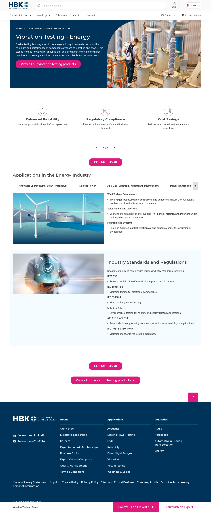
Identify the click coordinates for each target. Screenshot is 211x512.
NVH (110, 441)
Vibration (113, 459)
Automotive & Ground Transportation (168, 443)
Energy (159, 450)
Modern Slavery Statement (30, 482)
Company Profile (147, 482)
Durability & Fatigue (119, 453)
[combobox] (100, 5)
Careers (65, 441)
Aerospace (161, 434)
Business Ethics (70, 453)
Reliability (113, 447)
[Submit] (38, 5)
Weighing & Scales (118, 471)
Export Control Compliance (77, 459)
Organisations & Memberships (79, 447)
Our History (67, 428)
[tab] (43, 186)
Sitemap (106, 482)
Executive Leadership (73, 434)
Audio (158, 428)
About (64, 419)
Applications (115, 419)
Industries (161, 419)
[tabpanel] (105, 220)
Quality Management (73, 465)
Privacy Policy (89, 482)
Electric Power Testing (121, 434)
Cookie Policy (70, 482)
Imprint (54, 482)
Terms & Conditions (72, 471)
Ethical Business (124, 482)
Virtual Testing (116, 465)
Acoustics (113, 428)
